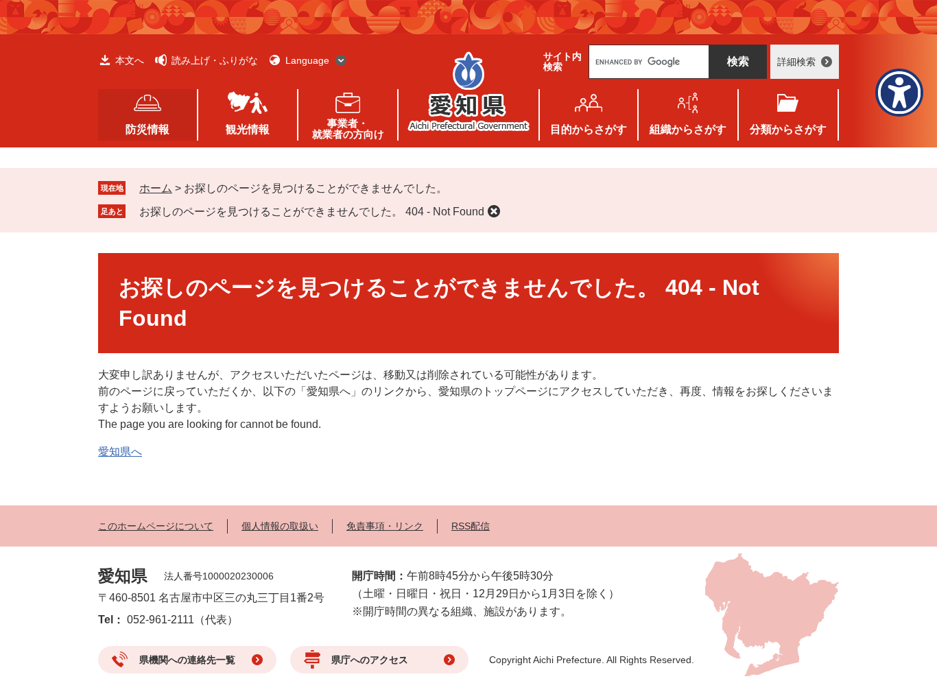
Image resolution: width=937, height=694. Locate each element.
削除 (494, 211)
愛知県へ (120, 451)
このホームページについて (155, 525)
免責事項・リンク (384, 525)
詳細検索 (796, 61)
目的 (588, 129)
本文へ (129, 60)
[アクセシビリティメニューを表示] (899, 93)
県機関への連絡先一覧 (187, 659)
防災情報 (147, 129)
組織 (688, 129)
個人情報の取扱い (279, 525)
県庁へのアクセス (369, 659)
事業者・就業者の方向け (348, 128)
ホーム (155, 188)
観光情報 (248, 129)
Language (307, 60)
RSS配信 (470, 525)
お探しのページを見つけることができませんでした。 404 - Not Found (311, 211)
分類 (788, 129)
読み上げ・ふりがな (214, 60)
